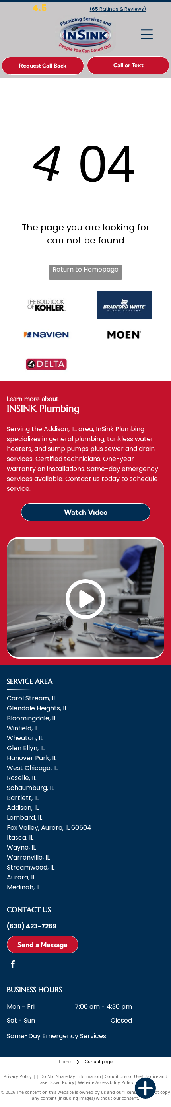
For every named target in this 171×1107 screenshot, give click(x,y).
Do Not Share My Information (70, 1076)
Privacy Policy (18, 1076)
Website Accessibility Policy (106, 1082)
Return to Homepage (85, 269)
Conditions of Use (123, 1076)
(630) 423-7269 (31, 926)
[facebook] (13, 965)
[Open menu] (147, 34)
